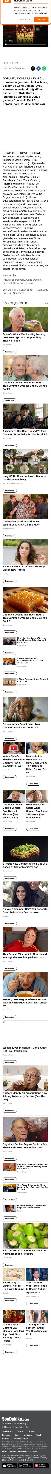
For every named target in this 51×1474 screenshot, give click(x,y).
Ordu (38, 153)
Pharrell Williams (13, 183)
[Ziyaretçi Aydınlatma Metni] (13, 1460)
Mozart (19, 190)
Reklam (15, 1427)
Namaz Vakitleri (20, 1438)
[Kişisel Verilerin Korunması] (36, 1458)
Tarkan (22, 176)
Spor (17, 1435)
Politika (5, 1438)
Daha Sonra (24, 27)
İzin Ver (41, 27)
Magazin (28, 1435)
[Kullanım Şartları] (9, 1456)
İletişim (21, 1427)
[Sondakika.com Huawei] (41, 1465)
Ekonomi (6, 1435)
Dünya (31, 1431)
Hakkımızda (6, 1427)
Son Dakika (7, 1431)
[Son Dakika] (25, 1419)
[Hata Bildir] (29, 1460)
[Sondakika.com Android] (25, 1465)
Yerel (38, 1435)
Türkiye (37, 207)
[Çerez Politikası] (17, 1458)
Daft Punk (8, 187)
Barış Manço (10, 180)
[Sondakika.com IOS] (9, 1465)
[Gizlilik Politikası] (24, 1456)
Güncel (20, 1431)
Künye (28, 1427)
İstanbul (28, 166)
